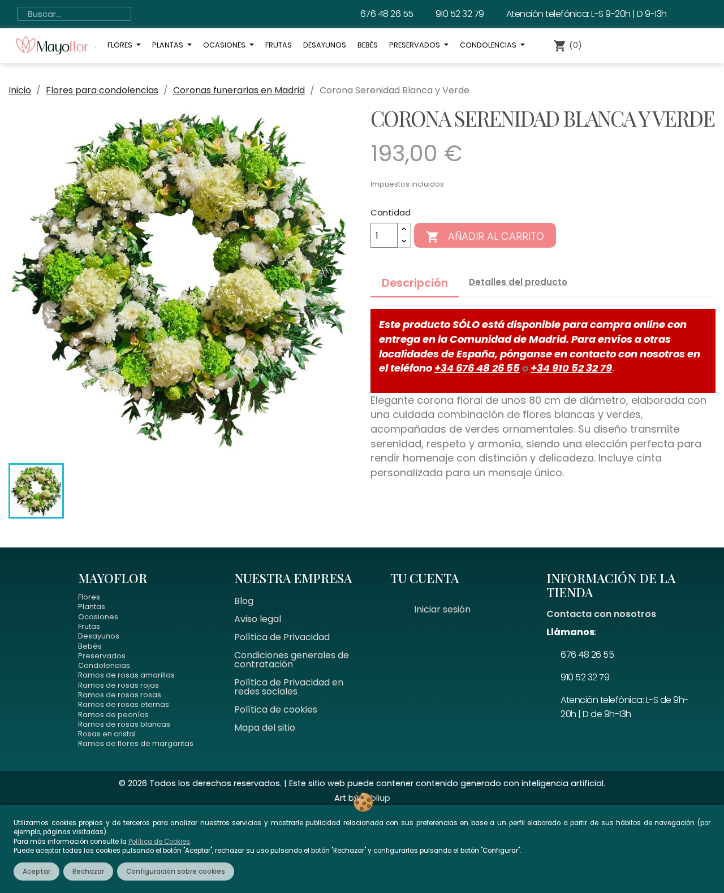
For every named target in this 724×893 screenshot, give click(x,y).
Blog (243, 600)
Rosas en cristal (107, 734)
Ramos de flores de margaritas (135, 743)
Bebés (90, 646)
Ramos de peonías (113, 714)
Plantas (91, 606)
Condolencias (104, 665)
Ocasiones (98, 617)
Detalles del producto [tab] (518, 282)
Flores (89, 597)
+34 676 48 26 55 (477, 368)
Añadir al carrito (485, 236)
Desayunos (98, 636)
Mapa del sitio (264, 727)
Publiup (375, 798)
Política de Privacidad (282, 637)
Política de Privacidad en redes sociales (288, 687)
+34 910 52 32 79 (571, 368)
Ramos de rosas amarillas (126, 675)
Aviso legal (257, 618)
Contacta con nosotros (601, 613)
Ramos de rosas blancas (124, 724)
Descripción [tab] (415, 283)
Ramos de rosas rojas (118, 685)
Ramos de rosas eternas (123, 704)
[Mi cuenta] (616, 46)
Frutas (89, 626)
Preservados (102, 656)
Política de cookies (275, 709)
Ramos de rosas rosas (119, 695)
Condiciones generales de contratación (291, 660)
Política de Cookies (159, 841)
